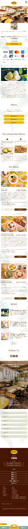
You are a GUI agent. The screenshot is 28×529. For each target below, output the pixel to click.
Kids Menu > (14, 119)
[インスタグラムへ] (16, 356)
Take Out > (14, 122)
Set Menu (5, 495)
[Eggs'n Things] (14, 3)
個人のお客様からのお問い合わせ (14, 463)
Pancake (4, 491)
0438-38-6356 (15, 405)
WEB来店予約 (14, 44)
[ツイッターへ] (11, 356)
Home (4, 487)
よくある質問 (15, 494)
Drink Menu (5, 494)
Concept (4, 488)
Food (4, 492)
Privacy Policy (14, 491)
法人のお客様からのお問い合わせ (14, 465)
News (13, 487)
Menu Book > (14, 116)
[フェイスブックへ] (14, 356)
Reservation (14, 490)
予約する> (20, 209)
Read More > (14, 343)
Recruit (13, 488)
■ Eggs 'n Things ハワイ (7, 503)
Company (14, 492)
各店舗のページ (11, 111)
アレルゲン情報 (15, 495)
